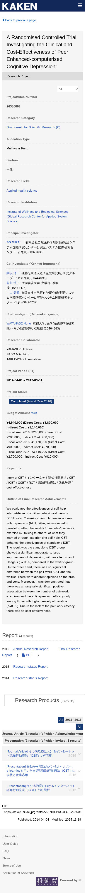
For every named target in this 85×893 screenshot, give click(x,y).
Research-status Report (30, 666)
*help (34, 413)
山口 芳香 (13, 292)
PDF (28, 655)
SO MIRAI (13, 242)
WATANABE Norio (19, 323)
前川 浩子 (13, 283)
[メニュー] (80, 5)
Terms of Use (12, 865)
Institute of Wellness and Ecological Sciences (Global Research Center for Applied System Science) (37, 216)
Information (10, 836)
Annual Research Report (30, 649)
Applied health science (22, 190)
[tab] (44, 700)
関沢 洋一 (13, 273)
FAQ (6, 851)
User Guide (10, 843)
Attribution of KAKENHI (18, 873)
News (6, 858)
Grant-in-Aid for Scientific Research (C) (33, 127)
